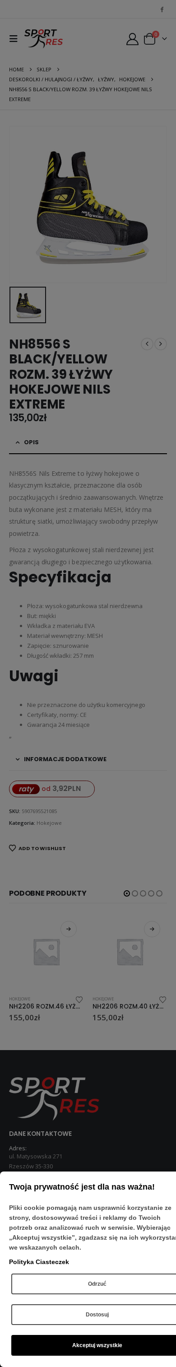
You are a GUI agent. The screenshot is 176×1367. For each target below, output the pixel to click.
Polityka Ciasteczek (39, 1261)
